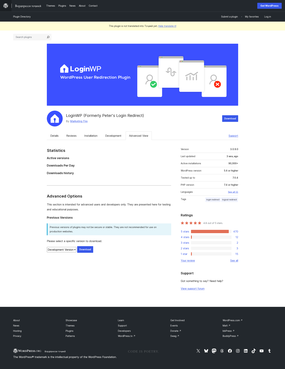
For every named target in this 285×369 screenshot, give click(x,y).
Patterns (70, 336)
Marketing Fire (79, 121)
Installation (90, 135)
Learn (121, 320)
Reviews (71, 135)
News (16, 325)
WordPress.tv (126, 336)
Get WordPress (269, 5)
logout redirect (229, 199)
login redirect (213, 199)
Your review (188, 260)
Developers (124, 330)
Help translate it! (167, 26)
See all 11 (233, 192)
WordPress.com (233, 320)
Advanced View (138, 135)
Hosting (17, 330)
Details (54, 135)
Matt (226, 325)
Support (233, 135)
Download (230, 118)
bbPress (229, 330)
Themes (70, 325)
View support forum (193, 288)
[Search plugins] (48, 37)
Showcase (71, 320)
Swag (174, 336)
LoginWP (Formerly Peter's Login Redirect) (105, 115)
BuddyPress (231, 336)
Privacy (17, 336)
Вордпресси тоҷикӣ (55, 351)
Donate (175, 330)
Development (113, 135)
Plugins (69, 330)
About (16, 320)
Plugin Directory (22, 16)
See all (234, 260)
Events (174, 325)
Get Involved (177, 320)
